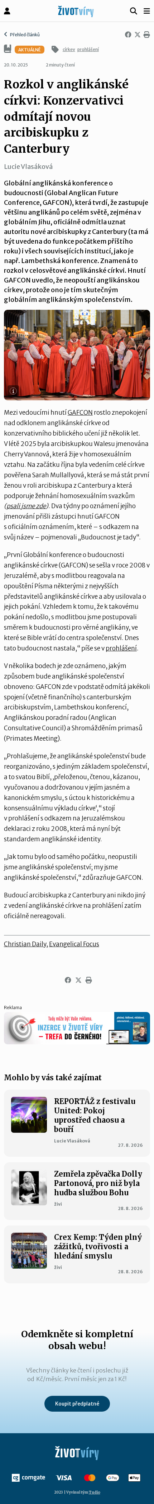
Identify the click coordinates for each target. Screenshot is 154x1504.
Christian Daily (25, 944)
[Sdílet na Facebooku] (126, 35)
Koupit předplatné (77, 1403)
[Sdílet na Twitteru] (136, 35)
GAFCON (80, 413)
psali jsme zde (26, 506)
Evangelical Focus (74, 944)
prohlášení (88, 49)
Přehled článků (24, 34)
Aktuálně (29, 49)
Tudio (94, 1492)
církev (69, 49)
